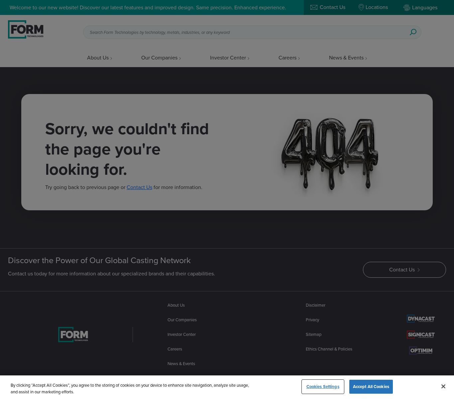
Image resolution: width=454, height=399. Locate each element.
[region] (227, 387)
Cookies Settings (322, 386)
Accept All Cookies (371, 386)
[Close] (443, 386)
